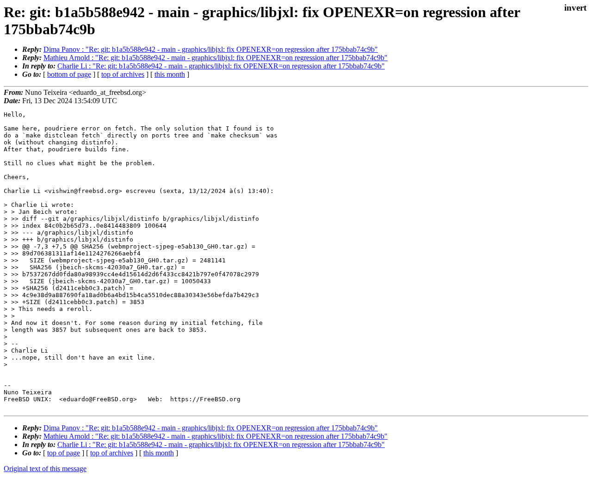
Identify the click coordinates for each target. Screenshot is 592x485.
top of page (63, 453)
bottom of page (69, 74)
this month (169, 74)
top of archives (122, 74)
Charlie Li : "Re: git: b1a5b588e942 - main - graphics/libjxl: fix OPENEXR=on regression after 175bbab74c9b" (221, 66)
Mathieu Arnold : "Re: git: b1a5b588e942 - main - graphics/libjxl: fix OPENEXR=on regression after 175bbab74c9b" (215, 58)
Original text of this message (45, 469)
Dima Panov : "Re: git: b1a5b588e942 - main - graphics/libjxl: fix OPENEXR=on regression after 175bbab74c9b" (210, 49)
